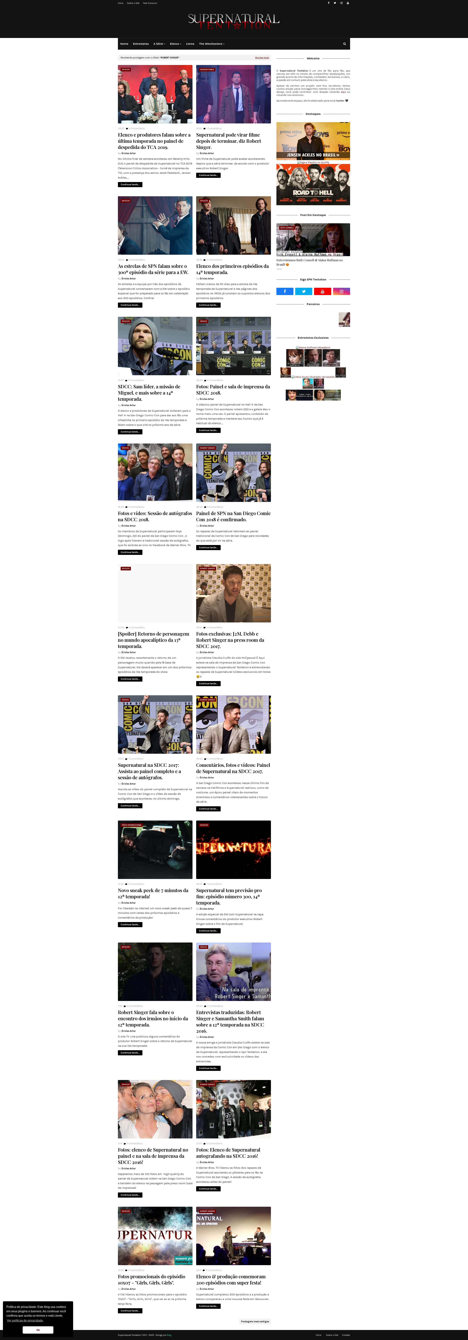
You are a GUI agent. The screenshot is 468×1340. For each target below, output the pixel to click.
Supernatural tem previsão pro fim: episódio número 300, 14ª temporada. (229, 896)
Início (120, 3)
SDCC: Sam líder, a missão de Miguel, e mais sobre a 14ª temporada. (149, 392)
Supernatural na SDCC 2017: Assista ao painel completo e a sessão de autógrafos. (149, 771)
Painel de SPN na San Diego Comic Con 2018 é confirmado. (233, 516)
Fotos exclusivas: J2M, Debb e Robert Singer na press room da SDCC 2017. (230, 640)
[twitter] (335, 3)
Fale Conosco (150, 3)
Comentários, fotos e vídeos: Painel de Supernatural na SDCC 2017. (233, 768)
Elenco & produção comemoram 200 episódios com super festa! (231, 1279)
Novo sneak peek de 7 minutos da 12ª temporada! (153, 893)
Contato (346, 1335)
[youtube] (348, 3)
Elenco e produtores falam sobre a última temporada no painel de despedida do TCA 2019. (154, 141)
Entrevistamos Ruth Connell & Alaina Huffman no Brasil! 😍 (309, 262)
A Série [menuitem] (158, 43)
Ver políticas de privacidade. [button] (25, 1320)
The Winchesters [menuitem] (210, 43)
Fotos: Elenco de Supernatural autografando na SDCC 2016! (228, 1153)
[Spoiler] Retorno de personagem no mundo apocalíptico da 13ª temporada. (153, 640)
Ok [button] (38, 1329)
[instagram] (341, 3)
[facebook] (328, 3)
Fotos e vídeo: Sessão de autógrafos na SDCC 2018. (155, 516)
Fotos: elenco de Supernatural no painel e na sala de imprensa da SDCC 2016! (153, 1156)
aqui (343, 91)
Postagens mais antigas (255, 1321)
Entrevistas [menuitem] (141, 43)
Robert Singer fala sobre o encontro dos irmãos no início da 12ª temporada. (153, 1018)
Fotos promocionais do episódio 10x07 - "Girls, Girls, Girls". (151, 1279)
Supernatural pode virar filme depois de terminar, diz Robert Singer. (228, 141)
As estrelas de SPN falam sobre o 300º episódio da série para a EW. (153, 269)
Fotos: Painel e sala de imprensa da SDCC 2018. (233, 389)
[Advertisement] (313, 432)
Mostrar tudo (262, 57)
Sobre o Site (133, 3)
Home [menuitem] (124, 43)
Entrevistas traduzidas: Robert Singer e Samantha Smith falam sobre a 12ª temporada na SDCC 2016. (230, 1021)
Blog (169, 1335)
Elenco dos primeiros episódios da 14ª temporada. (232, 269)
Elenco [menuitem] (174, 43)
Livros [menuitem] (190, 43)
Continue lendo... (130, 184)
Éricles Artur (129, 153)
